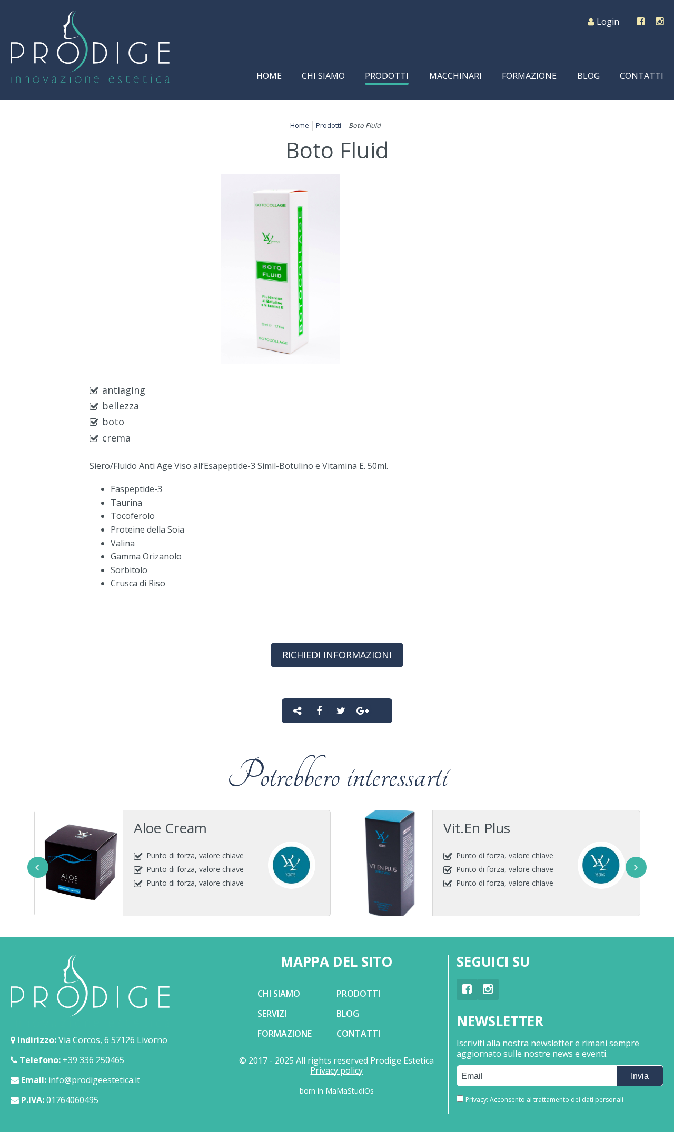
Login (608, 21)
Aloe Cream (170, 827)
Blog (588, 76)
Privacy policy (336, 1070)
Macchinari (455, 76)
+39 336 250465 (93, 1060)
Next (636, 867)
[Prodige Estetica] (90, 47)
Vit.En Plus (476, 827)
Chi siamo (323, 76)
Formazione (529, 76)
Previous (37, 867)
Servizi (271, 1013)
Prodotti (387, 76)
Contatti (641, 76)
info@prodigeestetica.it (94, 1080)
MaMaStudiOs (349, 1091)
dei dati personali (597, 1100)
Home (269, 76)
